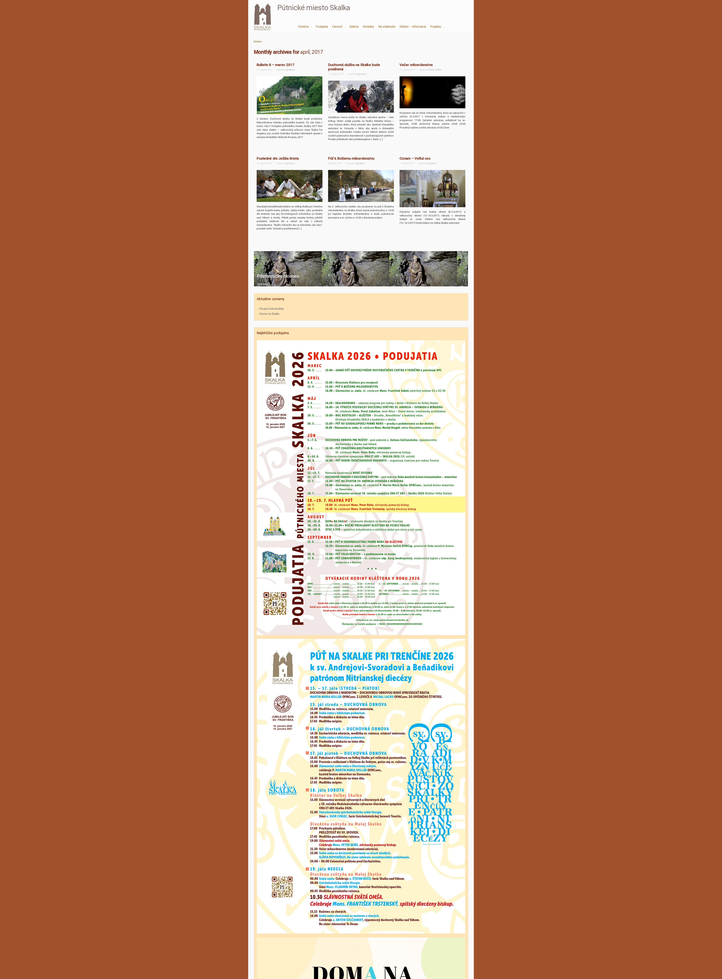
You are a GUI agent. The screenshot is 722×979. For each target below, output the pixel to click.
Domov (258, 41)
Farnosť (337, 26)
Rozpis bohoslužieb (272, 308)
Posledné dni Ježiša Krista (278, 158)
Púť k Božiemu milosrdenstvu (351, 158)
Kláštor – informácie (413, 26)
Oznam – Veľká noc (415, 158)
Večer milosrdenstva (416, 65)
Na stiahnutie (386, 26)
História (303, 26)
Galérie (354, 26)
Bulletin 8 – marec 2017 (275, 65)
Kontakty (368, 26)
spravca (290, 69)
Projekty (436, 26)
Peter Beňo (434, 69)
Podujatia (322, 26)
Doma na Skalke (269, 313)
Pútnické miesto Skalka (313, 7)
